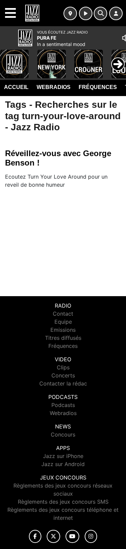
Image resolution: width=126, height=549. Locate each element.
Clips (63, 367)
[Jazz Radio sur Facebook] (35, 536)
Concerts (63, 375)
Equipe (63, 321)
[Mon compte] (116, 13)
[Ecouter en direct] (85, 13)
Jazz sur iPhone (63, 456)
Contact (63, 313)
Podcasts (63, 405)
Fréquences (98, 87)
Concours (63, 434)
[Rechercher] (100, 13)
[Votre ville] (70, 13)
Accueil (16, 87)
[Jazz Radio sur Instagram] (91, 536)
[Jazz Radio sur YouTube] (72, 536)
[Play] (8, 59)
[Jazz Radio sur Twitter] (53, 536)
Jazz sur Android (63, 464)
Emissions (63, 329)
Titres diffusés (63, 337)
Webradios (54, 87)
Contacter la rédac (63, 383)
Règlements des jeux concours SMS (63, 501)
